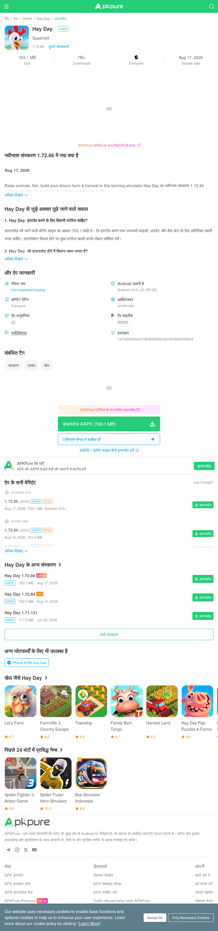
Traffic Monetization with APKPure (121, 900)
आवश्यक (123, 321)
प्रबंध (31, 365)
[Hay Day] (17, 37)
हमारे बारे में (202, 875)
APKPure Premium (20, 900)
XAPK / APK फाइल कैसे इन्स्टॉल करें (106, 450)
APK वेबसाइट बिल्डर (107, 883)
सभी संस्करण (109, 634)
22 (13, 321)
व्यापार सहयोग (204, 892)
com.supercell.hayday (28, 289)
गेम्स (15, 18)
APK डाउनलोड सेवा (19, 892)
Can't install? (203, 482)
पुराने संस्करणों (59, 46)
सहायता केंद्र (204, 900)
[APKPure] (109, 6)
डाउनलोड (204, 466)
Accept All (155, 917)
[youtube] (34, 850)
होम (7, 18)
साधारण (27, 18)
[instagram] (16, 850)
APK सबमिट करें (105, 892)
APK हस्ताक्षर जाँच (17, 883)
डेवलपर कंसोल (103, 875)
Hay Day (43, 18)
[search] (211, 6)
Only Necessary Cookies (191, 917)
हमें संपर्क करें (204, 883)
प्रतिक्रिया (19, 333)
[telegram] (8, 850)
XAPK (64, 28)
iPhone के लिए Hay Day (29, 662)
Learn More (89, 923)
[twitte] (25, 850)
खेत (46, 365)
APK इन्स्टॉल (14, 875)
